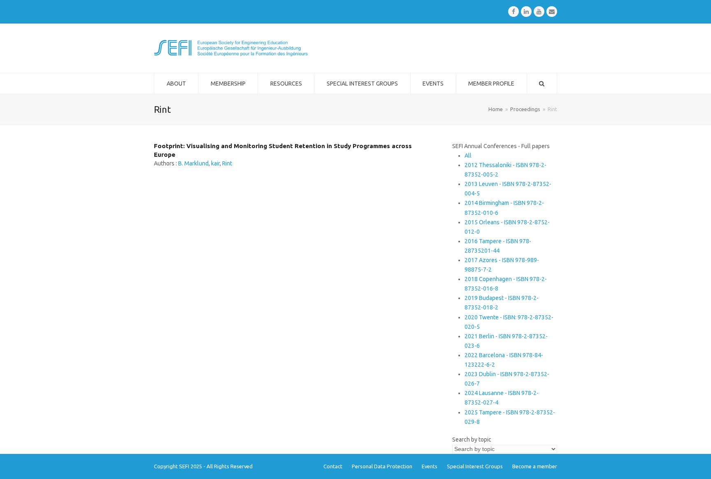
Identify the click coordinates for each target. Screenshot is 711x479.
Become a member (534, 466)
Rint (227, 163)
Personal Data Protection (382, 466)
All (468, 155)
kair (215, 163)
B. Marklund (193, 163)
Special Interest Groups (475, 466)
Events (429, 466)
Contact (332, 466)
